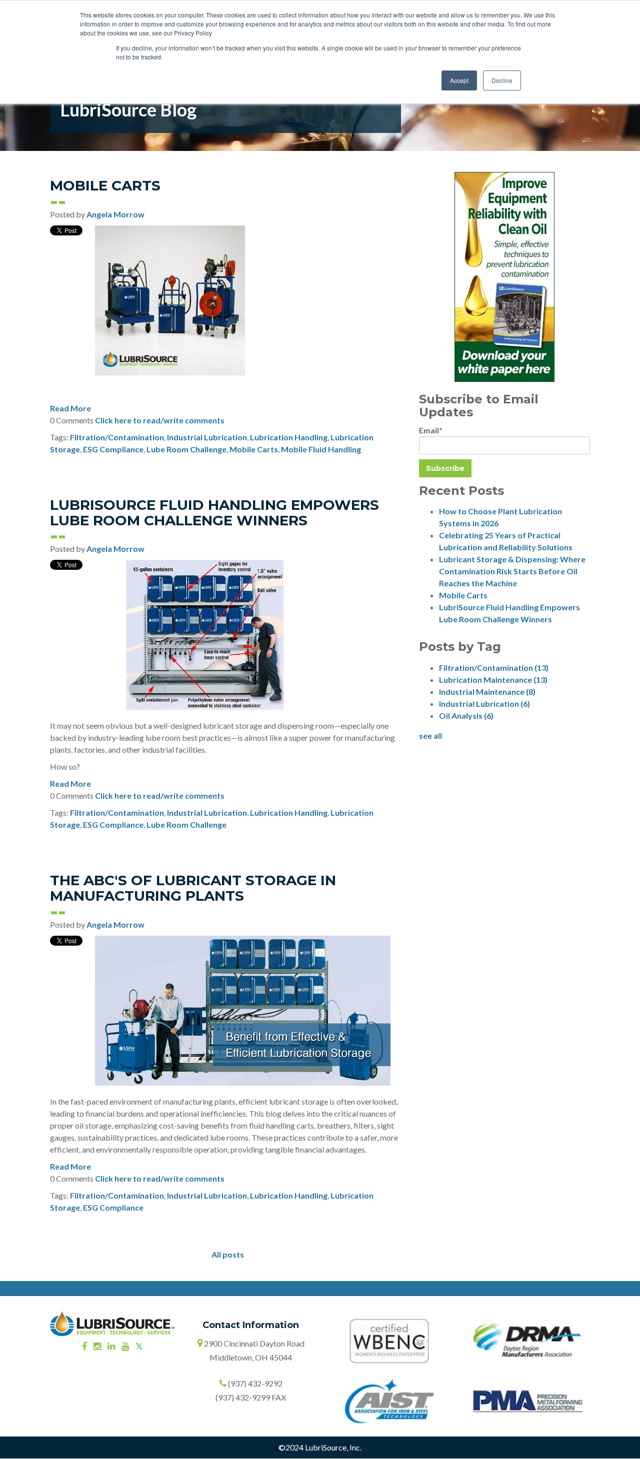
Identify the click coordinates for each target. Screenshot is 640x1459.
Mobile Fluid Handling (321, 449)
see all (430, 735)
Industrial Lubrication (207, 437)
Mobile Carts (105, 185)
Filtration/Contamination (117, 437)
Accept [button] (459, 80)
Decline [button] (502, 80)
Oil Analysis (466, 715)
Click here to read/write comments (159, 420)
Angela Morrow (115, 214)
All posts (228, 1254)
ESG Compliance (113, 449)
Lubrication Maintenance (493, 679)
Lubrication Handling (289, 437)
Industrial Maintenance (487, 691)
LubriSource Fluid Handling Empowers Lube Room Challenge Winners (214, 512)
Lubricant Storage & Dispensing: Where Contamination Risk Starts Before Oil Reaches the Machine (512, 571)
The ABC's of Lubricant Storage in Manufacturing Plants (193, 888)
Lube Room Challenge (186, 449)
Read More (70, 408)
